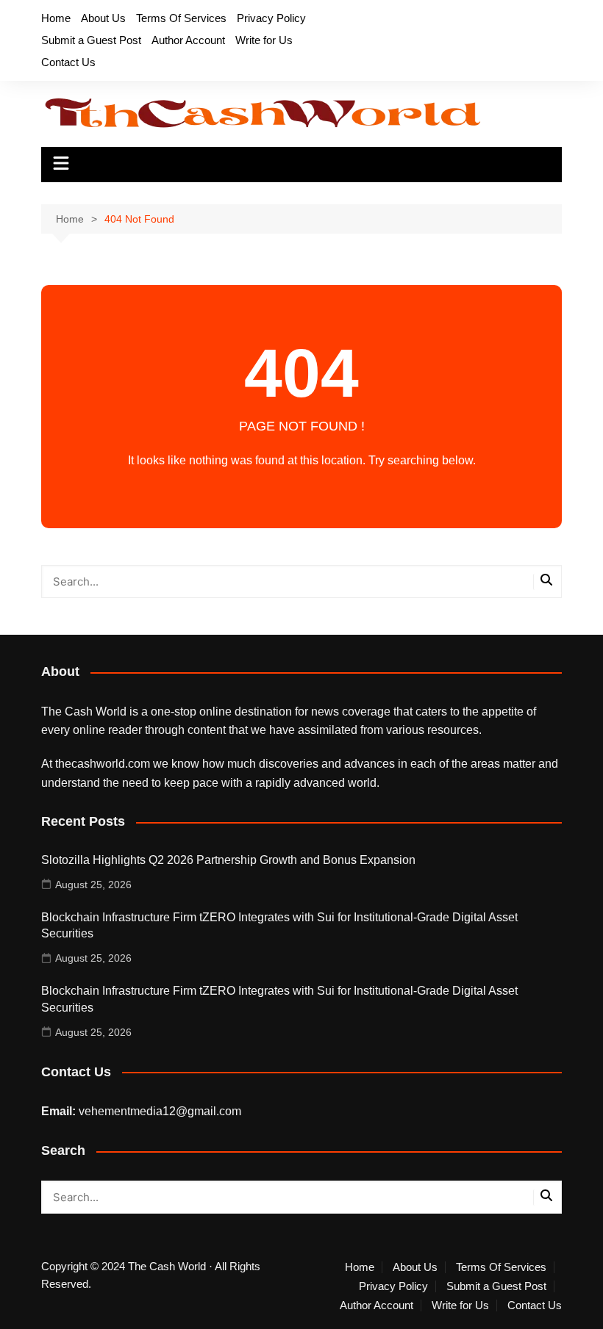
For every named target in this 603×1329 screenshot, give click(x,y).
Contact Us (68, 62)
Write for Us (264, 40)
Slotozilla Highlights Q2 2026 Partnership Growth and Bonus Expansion (228, 860)
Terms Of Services (181, 18)
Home (56, 18)
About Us (103, 18)
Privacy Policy (271, 18)
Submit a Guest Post (91, 40)
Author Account (188, 40)
